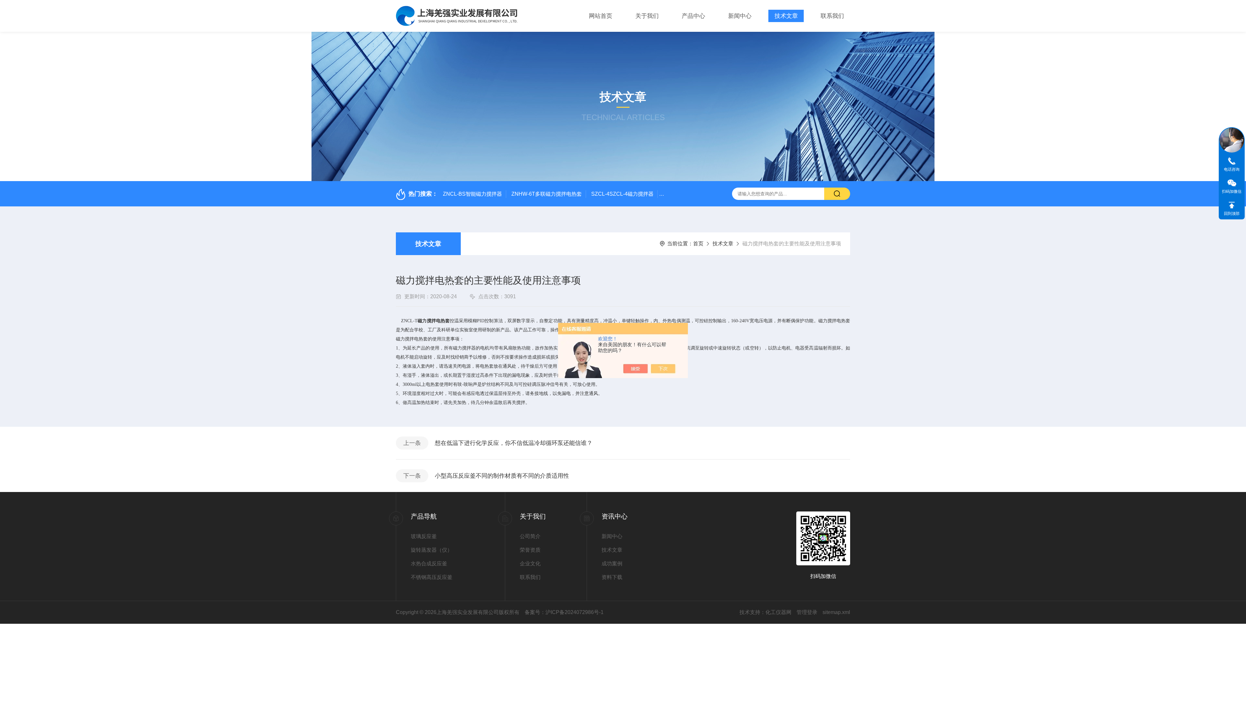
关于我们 (647, 16)
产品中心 (693, 16)
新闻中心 (739, 16)
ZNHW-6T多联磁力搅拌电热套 (546, 194)
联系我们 (832, 16)
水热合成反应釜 (429, 563)
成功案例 (612, 563)
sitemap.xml (836, 612)
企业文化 (530, 563)
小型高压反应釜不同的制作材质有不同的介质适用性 (502, 476)
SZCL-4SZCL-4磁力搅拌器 (622, 194)
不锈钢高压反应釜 (431, 577)
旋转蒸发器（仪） (431, 550)
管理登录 (807, 612)
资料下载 (612, 577)
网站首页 (600, 16)
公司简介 (530, 536)
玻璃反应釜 (424, 536)
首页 (698, 243)
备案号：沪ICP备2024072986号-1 (564, 612)
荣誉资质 (530, 550)
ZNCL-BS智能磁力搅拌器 (472, 194)
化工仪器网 (778, 612)
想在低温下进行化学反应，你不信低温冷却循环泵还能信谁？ (513, 443)
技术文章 (786, 16)
